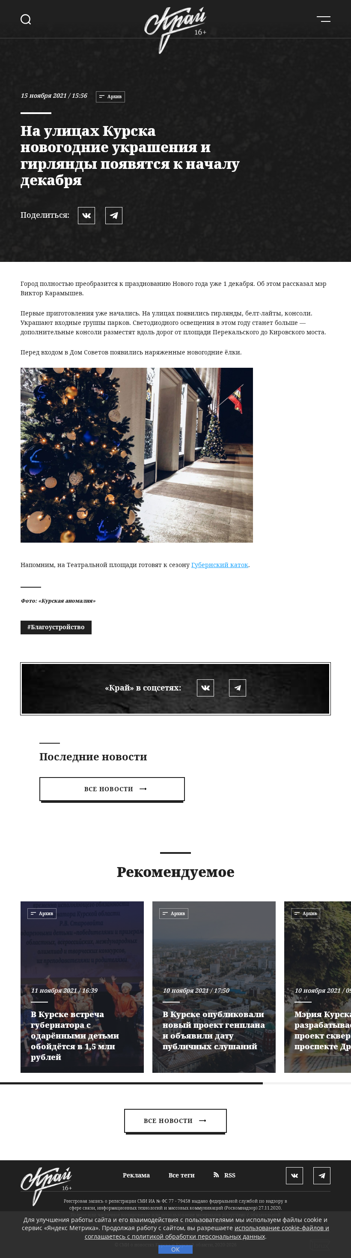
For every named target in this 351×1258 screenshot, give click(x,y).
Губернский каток (219, 565)
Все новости (108, 789)
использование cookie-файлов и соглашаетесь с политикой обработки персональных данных (207, 1232)
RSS (229, 1175)
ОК (175, 1249)
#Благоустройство (56, 627)
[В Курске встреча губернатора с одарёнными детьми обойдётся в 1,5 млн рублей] (82, 987)
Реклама (136, 1175)
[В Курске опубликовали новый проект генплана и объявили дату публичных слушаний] (214, 987)
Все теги (182, 1175)
